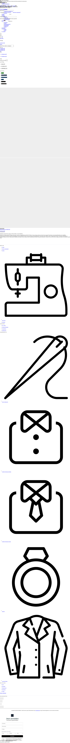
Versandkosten (37, 710)
